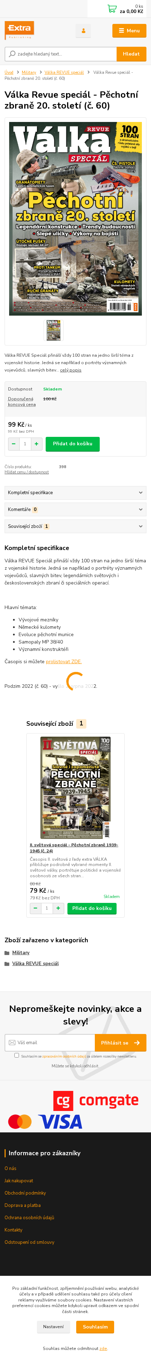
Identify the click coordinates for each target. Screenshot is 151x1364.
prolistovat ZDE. (64, 661)
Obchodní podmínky (25, 1193)
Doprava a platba (23, 1205)
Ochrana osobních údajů (29, 1218)
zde (103, 1348)
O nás (11, 1168)
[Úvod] (34, 31)
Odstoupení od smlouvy (29, 1242)
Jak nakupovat (19, 1181)
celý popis (70, 370)
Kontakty (13, 1230)
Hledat (131, 54)
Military (29, 72)
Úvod (9, 72)
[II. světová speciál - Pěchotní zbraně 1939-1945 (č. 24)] (76, 788)
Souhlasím (95, 1327)
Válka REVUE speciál (64, 72)
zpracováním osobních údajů (64, 1056)
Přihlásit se (115, 1043)
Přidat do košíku (72, 443)
